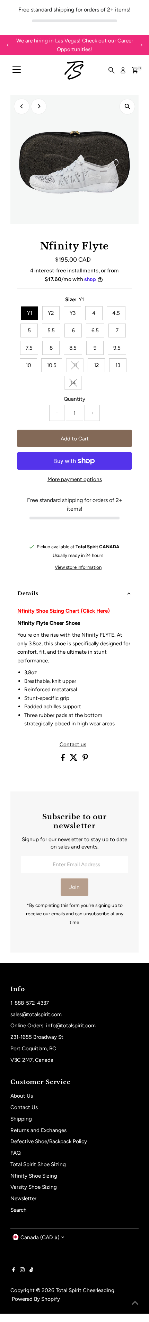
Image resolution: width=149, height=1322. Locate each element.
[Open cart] (135, 70)
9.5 (117, 347)
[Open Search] (111, 70)
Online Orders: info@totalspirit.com (53, 1025)
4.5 (116, 313)
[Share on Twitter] (74, 759)
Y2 (51, 313)
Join (74, 887)
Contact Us (24, 1107)
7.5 (29, 347)
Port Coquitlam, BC (33, 1048)
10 (28, 365)
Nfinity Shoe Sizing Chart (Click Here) (63, 610)
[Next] (141, 45)
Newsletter (23, 1198)
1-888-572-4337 (29, 1003)
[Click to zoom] (127, 106)
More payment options (74, 479)
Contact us (73, 744)
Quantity (74, 399)
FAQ (15, 1152)
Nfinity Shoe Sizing (33, 1175)
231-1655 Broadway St (36, 1037)
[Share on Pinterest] (85, 759)
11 (78, 366)
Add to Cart (75, 438)
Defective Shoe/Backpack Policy (48, 1141)
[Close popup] (138, 1213)
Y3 (73, 313)
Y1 (29, 313)
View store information (78, 567)
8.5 (73, 347)
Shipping (21, 1118)
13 (117, 365)
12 (96, 365)
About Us (21, 1095)
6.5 (95, 330)
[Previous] (8, 45)
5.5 (51, 330)
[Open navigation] (16, 70)
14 (76, 383)
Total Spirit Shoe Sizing (38, 1164)
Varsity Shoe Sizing (33, 1187)
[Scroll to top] (135, 1303)
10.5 (51, 365)
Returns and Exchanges (38, 1130)
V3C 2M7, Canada (31, 1060)
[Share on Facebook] (63, 759)
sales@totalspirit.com (36, 1014)
